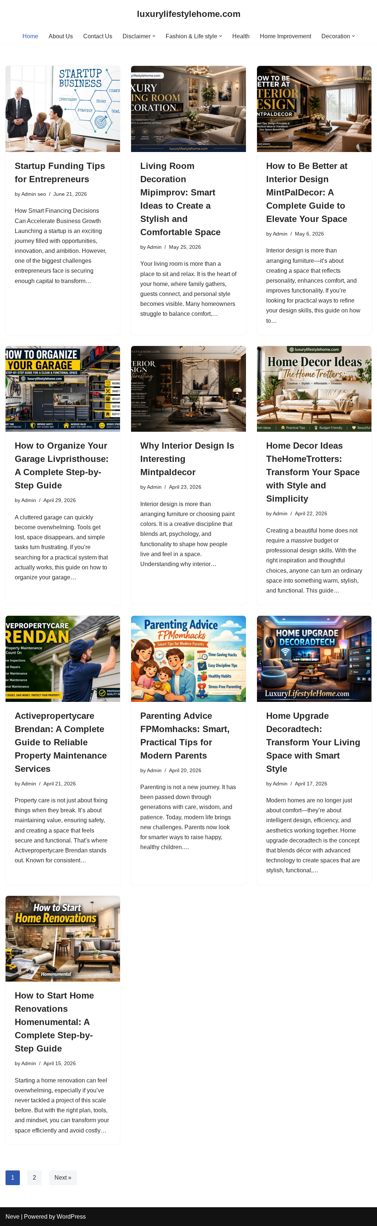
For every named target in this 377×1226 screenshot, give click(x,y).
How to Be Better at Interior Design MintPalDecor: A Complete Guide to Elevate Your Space (307, 192)
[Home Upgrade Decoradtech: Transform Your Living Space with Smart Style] (314, 659)
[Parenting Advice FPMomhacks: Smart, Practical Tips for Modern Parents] (188, 659)
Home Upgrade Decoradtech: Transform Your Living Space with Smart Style (313, 742)
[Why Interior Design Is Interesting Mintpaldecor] (188, 389)
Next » (62, 1177)
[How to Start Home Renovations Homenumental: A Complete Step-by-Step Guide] (63, 939)
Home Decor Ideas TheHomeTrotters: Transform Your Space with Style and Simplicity (313, 472)
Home (30, 36)
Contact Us (97, 36)
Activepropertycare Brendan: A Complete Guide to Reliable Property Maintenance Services (61, 742)
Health (241, 36)
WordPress (71, 1216)
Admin (154, 247)
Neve (13, 1216)
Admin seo (33, 194)
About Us (61, 36)
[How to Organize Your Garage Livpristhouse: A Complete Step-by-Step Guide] (63, 389)
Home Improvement (285, 36)
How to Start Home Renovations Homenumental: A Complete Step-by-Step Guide (54, 1021)
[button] (153, 36)
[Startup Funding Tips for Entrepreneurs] (63, 109)
